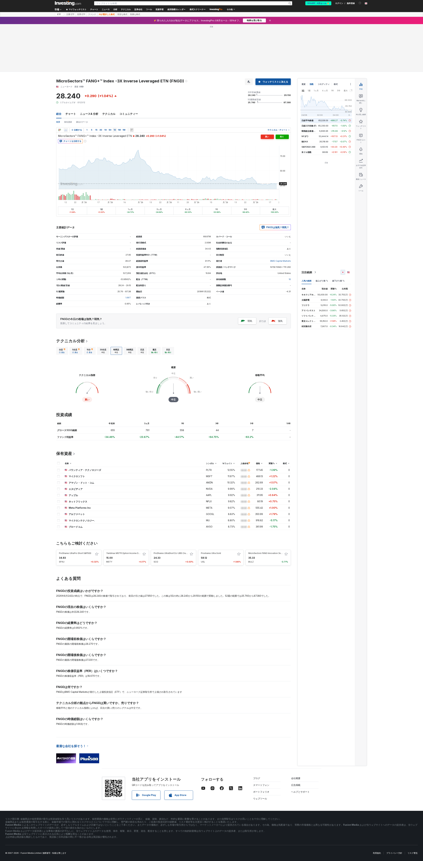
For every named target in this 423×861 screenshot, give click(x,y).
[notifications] (360, 3)
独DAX (305, 141)
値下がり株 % (338, 281)
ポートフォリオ (261, 791)
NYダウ (305, 136)
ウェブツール (260, 798)
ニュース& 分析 (89, 113)
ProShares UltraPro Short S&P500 (75, 553)
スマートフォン (261, 785)
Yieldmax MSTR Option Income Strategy (125, 553)
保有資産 (68, 122)
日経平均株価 (307, 120)
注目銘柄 (307, 272)
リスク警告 (413, 853)
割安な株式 (122, 14)
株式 (336, 84)
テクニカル (108, 113)
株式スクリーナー (198, 9)
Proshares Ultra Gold (211, 553)
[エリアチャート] (66, 130)
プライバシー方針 (394, 853)
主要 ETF (70, 14)
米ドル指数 (306, 152)
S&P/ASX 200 (308, 147)
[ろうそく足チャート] (59, 130)
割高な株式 (135, 14)
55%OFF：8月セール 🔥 (318, 3)
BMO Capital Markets (280, 261)
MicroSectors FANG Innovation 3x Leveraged (270, 553)
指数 (312, 84)
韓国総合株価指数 (309, 131)
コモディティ (324, 84)
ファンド (92, 14)
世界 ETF (81, 14)
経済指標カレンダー (176, 9)
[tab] (62, 351)
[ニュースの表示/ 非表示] (132, 130)
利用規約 (377, 853)
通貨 (304, 84)
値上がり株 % (322, 281)
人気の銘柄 (306, 281)
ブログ (256, 778)
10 (290, 279)
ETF (59, 14)
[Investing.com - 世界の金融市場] (68, 3)
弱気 (250, 320)
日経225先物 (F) (309, 125)
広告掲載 (295, 785)
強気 (280, 320)
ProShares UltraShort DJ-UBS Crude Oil (173, 553)
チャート (70, 113)
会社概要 (295, 778)
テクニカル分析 (70, 340)
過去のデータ (82, 122)
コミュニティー (128, 113)
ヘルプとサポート (300, 791)
